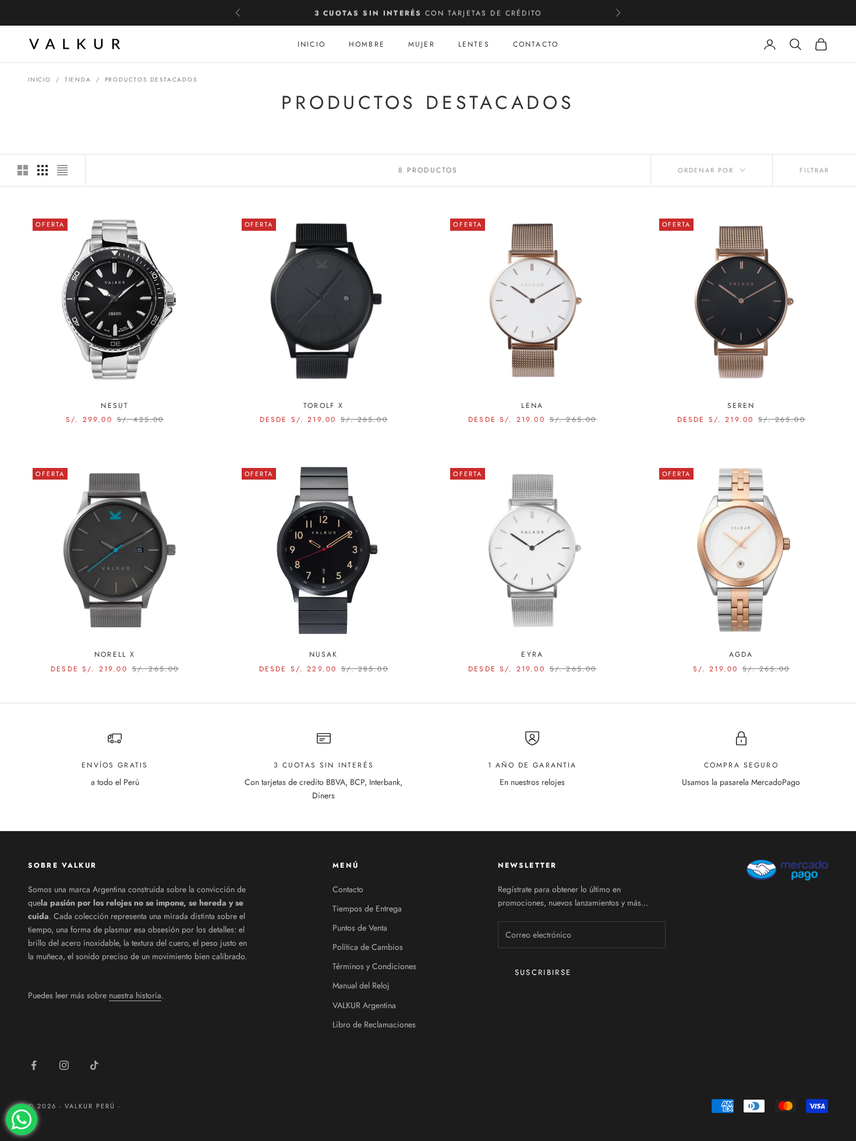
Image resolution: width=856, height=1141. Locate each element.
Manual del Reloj (361, 985)
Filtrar (814, 170)
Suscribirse (543, 972)
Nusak (323, 654)
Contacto (535, 44)
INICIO (312, 44)
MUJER (421, 44)
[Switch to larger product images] (22, 170)
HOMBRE (367, 44)
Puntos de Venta (360, 928)
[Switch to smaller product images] (42, 170)
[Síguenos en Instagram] (64, 1065)
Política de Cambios (368, 947)
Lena (532, 405)
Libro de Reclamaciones (374, 1024)
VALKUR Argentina (364, 1005)
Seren (741, 405)
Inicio (39, 79)
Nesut (115, 405)
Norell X (114, 654)
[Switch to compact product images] (62, 170)
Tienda (78, 79)
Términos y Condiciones (374, 966)
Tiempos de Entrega (367, 908)
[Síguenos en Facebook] (34, 1065)
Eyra (532, 654)
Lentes (474, 44)
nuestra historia (135, 995)
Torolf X (323, 405)
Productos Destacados (151, 79)
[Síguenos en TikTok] (94, 1065)
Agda (741, 654)
